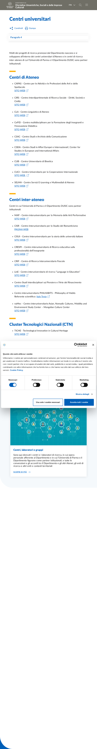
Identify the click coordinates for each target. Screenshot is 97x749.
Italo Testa (42, 297)
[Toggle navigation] (86, 4)
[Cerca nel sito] (80, 5)
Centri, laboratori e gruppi (28, 450)
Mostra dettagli (82, 394)
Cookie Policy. (16, 370)
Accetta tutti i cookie (79, 402)
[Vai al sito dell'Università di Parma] (10, 5)
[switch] (36, 385)
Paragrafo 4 (16, 37)
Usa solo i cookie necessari (48, 402)
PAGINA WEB (21, 229)
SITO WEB (19, 91)
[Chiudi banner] (93, 345)
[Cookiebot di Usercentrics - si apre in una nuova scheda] (76, 345)
